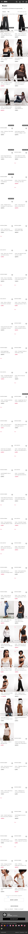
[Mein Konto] (19, 1)
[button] (1, 925)
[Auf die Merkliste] (12, 30)
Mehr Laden (14, 900)
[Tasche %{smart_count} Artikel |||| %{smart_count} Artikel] (26, 1)
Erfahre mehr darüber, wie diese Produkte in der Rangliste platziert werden (13, 14)
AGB (26, 932)
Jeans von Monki (9, 909)
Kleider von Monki (19, 909)
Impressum (17, 932)
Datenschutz (22, 932)
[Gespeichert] (23, 1)
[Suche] (16, 1)
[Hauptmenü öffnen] (2, 1)
